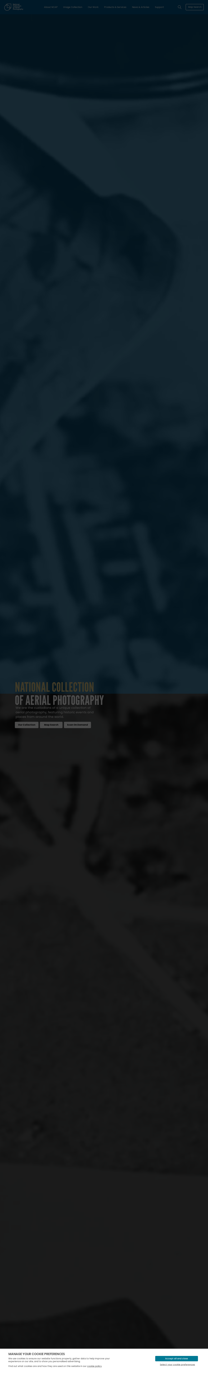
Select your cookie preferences (177, 1364)
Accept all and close (176, 1358)
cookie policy (94, 1366)
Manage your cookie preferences (36, 1354)
